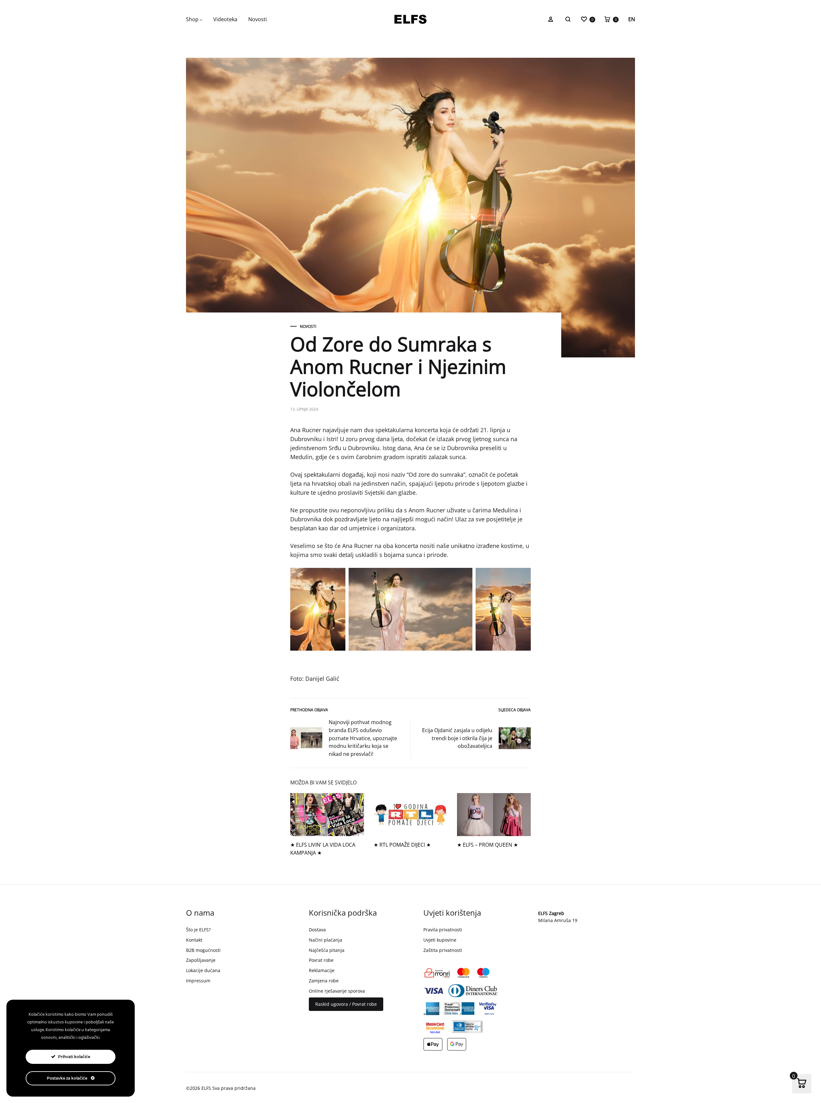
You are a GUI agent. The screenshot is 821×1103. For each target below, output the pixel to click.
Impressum (198, 981)
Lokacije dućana (203, 970)
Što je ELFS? (198, 930)
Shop (192, 19)
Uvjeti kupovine (439, 940)
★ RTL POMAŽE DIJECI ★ (402, 844)
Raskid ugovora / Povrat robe (346, 1004)
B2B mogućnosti (203, 950)
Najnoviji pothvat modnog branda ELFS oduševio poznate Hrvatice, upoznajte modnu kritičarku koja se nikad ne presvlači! (363, 738)
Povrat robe (321, 960)
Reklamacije (321, 970)
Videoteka (225, 19)
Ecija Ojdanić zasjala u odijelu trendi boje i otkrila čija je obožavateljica (457, 738)
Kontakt (194, 940)
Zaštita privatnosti (442, 950)
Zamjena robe (324, 981)
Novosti (257, 19)
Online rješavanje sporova (337, 991)
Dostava (317, 930)
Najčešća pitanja (326, 950)
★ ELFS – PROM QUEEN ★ (487, 844)
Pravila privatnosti (442, 930)
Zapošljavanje (201, 960)
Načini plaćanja (325, 940)
